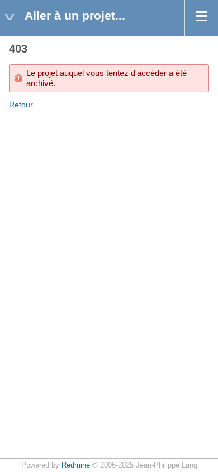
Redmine (75, 465)
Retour (21, 104)
